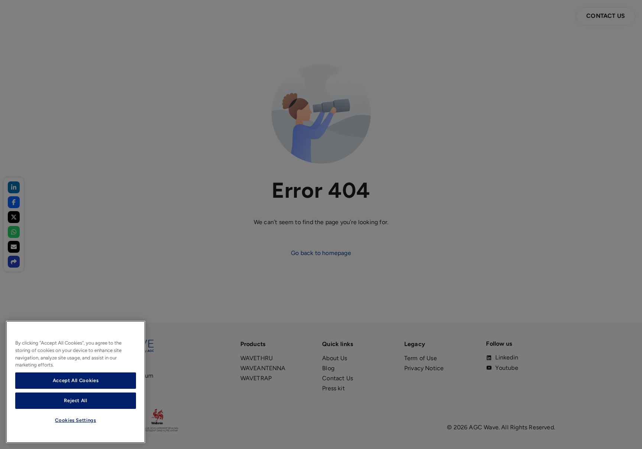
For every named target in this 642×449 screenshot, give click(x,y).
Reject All (75, 400)
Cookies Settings (75, 420)
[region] (75, 382)
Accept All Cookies (76, 380)
